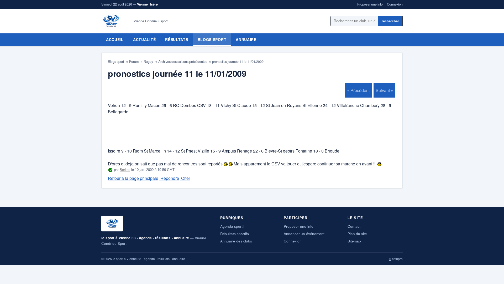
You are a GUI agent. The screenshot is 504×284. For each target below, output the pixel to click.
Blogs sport (212, 39)
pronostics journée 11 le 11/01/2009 (238, 61)
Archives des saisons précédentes (182, 61)
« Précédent (358, 90)
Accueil (115, 39)
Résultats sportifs (234, 233)
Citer (185, 178)
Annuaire (246, 39)
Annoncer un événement (304, 233)
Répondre (169, 178)
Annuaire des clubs (236, 241)
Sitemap (354, 241)
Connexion (395, 4)
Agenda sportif (232, 226)
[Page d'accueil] (111, 21)
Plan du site (357, 233)
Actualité (144, 39)
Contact (354, 226)
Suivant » (384, 90)
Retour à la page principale (133, 178)
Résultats (176, 39)
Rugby (148, 61)
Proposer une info (370, 4)
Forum (134, 61)
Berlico (125, 170)
